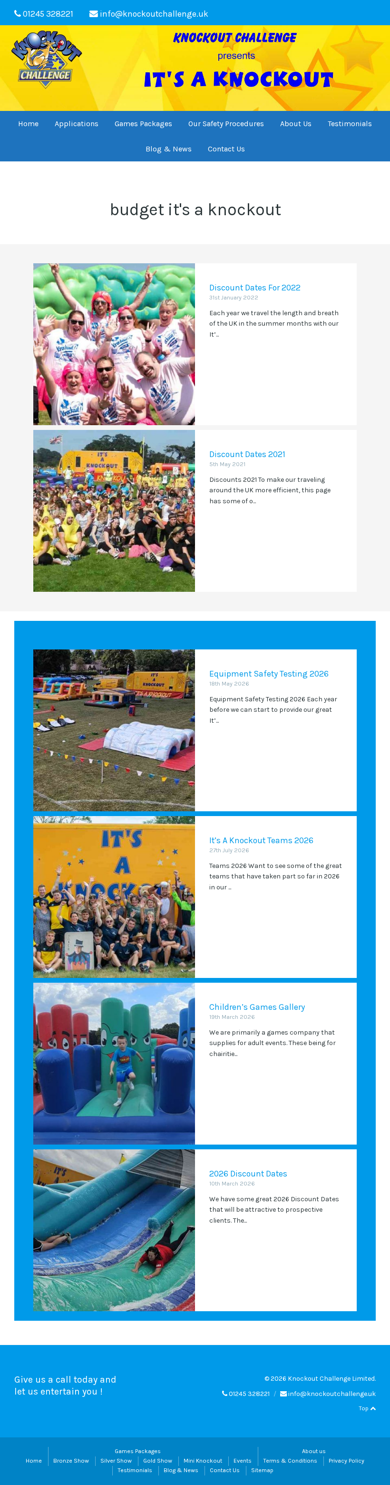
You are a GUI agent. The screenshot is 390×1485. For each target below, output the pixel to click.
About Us (296, 123)
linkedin (359, 12)
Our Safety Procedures (226, 123)
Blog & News (169, 148)
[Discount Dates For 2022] (114, 344)
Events (243, 1460)
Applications (76, 123)
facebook (344, 12)
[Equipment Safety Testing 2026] (114, 730)
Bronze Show (71, 1460)
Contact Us (226, 148)
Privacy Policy (346, 1460)
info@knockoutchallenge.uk (154, 14)
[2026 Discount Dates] (114, 1230)
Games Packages (143, 123)
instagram (374, 12)
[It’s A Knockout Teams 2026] (114, 897)
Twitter (330, 12)
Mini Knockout (203, 1460)
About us (314, 1451)
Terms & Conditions (290, 1460)
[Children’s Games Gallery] (114, 1064)
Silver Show (116, 1460)
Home (28, 123)
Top (364, 1408)
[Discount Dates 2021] (114, 511)
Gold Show (157, 1460)
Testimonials (350, 123)
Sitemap (262, 1470)
